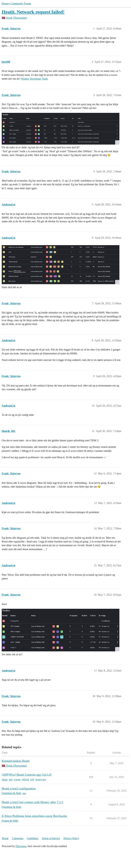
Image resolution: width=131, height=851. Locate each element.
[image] (60, 129)
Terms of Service (51, 838)
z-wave (17, 779)
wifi (32, 779)
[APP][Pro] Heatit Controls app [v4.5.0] (27, 774)
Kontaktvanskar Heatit (16, 761)
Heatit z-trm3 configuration (19, 788)
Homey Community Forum (16, 3)
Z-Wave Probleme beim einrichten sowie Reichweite (34, 816)
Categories (17, 838)
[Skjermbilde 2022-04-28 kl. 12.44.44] (60, 264)
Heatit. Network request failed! (33, 11)
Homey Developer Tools (34, 78)
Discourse (21, 846)
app (10, 779)
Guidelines (32, 838)
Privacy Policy (71, 838)
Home (5, 838)
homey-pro (40, 779)
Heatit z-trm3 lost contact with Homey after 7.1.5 (32, 802)
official (25, 779)
